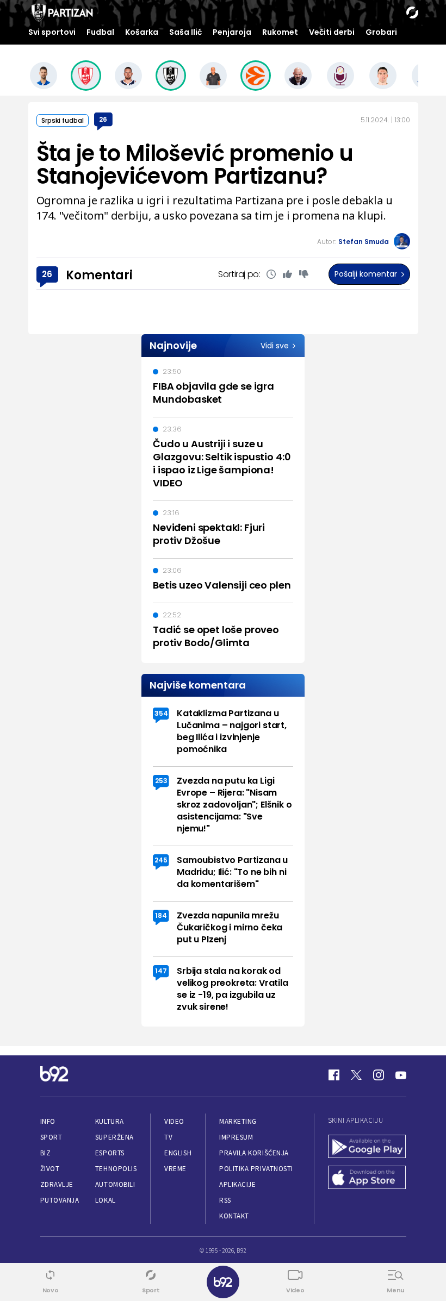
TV (168, 1137)
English (177, 1153)
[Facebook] (334, 1074)
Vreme (175, 1168)
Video (174, 1121)
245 (161, 860)
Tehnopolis (116, 1168)
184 (161, 915)
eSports (110, 1153)
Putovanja (59, 1200)
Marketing (238, 1121)
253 (161, 780)
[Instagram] (378, 1074)
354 (161, 713)
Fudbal (100, 32)
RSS (225, 1200)
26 (103, 119)
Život (50, 1168)
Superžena (114, 1137)
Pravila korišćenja (254, 1153)
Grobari (381, 32)
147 (161, 970)
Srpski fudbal (62, 120)
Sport (51, 1137)
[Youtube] (400, 1074)
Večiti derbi (332, 32)
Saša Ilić (185, 32)
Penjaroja (232, 32)
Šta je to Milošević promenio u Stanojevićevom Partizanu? (194, 164)
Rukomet (280, 32)
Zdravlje (56, 1184)
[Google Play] (367, 1147)
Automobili (115, 1184)
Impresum (236, 1137)
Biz (45, 1153)
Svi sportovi (52, 32)
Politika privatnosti (256, 1168)
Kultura (109, 1121)
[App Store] (367, 1178)
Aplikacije (237, 1184)
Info (47, 1121)
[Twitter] (356, 1074)
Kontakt (234, 1216)
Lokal (105, 1200)
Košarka (141, 32)
